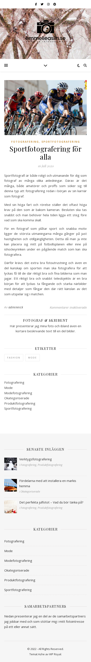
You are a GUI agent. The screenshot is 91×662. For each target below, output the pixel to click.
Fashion (13, 357)
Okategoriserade (16, 398)
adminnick (15, 307)
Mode (32, 357)
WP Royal (55, 654)
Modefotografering (18, 393)
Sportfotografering (60, 142)
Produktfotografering (19, 403)
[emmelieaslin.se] (45, 31)
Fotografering (25, 142)
